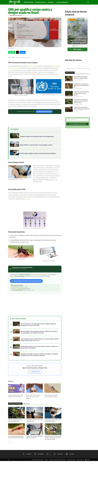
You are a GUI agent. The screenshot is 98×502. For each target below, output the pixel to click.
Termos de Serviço (71, 459)
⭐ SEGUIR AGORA (35, 371)
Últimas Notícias (40, 2)
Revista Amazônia (62, 2)
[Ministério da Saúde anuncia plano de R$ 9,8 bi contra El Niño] (34, 429)
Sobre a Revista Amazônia (37, 459)
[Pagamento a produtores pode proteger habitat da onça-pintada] (69, 93)
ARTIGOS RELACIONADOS (15, 403)
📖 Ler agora (77, 49)
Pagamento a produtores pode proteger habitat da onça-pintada (81, 93)
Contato (46, 459)
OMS (19, 68)
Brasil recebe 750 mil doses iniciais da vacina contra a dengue (33, 396)
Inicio (9, 57)
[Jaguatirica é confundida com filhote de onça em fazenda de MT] (69, 86)
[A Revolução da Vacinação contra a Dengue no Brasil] (52, 388)
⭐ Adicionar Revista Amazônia (44, 111)
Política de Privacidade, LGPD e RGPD (57, 459)
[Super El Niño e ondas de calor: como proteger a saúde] (34, 412)
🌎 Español (87, 459)
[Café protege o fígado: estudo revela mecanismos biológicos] (53, 412)
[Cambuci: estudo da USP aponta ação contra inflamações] (16, 412)
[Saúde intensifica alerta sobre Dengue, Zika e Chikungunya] (16, 388)
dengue (10, 70)
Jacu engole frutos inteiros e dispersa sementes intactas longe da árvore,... (81, 101)
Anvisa (57, 171)
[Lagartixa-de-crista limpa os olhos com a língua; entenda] (69, 78)
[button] (88, 2)
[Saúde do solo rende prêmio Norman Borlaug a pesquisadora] (69, 109)
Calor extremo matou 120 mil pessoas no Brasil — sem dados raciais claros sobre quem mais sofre (53, 438)
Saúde (13, 57)
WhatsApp (11, 52)
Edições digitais (28, 2)
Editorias (50, 2)
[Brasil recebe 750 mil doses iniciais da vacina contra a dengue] (34, 388)
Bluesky (22, 52)
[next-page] (11, 442)
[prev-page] (9, 442)
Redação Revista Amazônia (16, 15)
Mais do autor (26, 403)
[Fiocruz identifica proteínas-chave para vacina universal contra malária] (16, 429)
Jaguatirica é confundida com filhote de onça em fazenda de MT (81, 85)
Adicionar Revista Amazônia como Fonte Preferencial (27, 281)
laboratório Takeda (33, 66)
